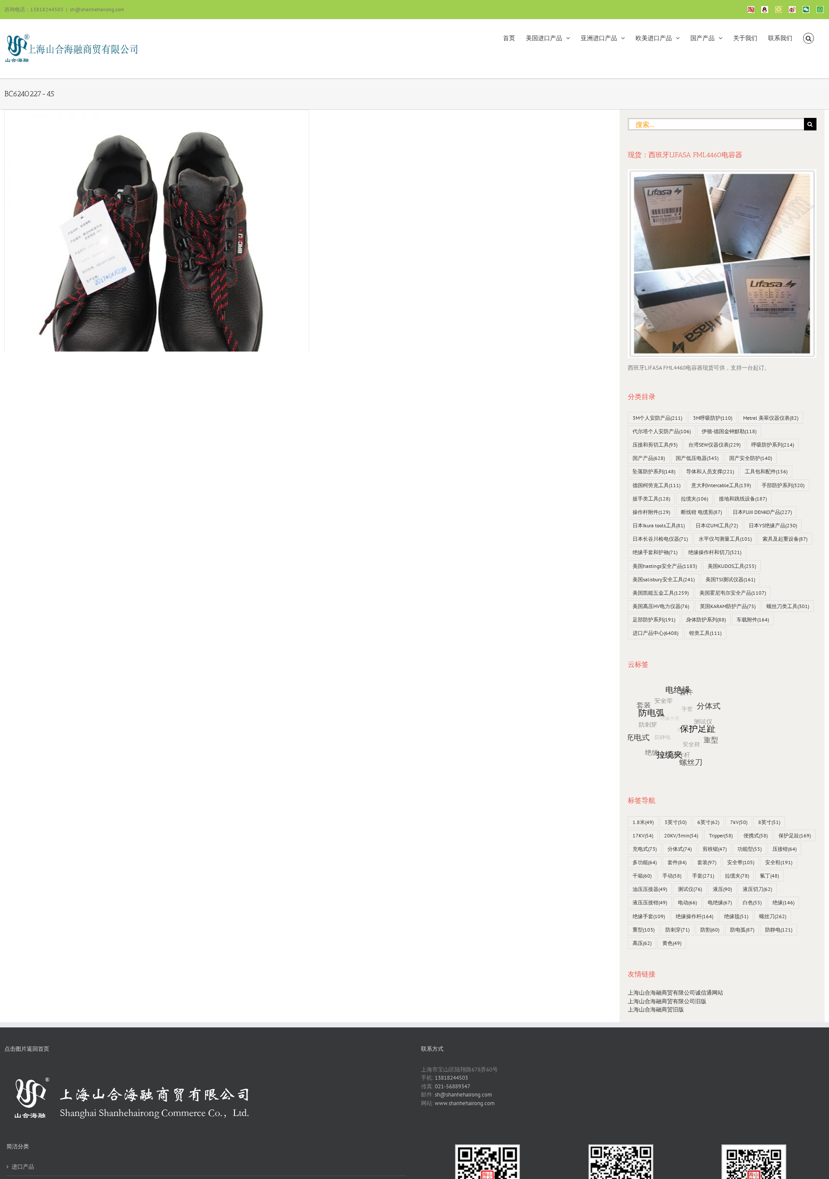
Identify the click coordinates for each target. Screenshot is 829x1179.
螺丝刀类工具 (787, 606)
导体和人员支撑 (710, 471)
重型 (644, 929)
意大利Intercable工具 (721, 485)
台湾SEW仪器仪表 (714, 444)
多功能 (645, 862)
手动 (671, 875)
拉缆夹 (694, 498)
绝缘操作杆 (694, 916)
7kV (738, 822)
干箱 (642, 875)
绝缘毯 (736, 916)
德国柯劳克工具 (656, 485)
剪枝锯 (714, 849)
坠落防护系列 (654, 471)
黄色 (671, 943)
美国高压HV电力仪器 (661, 606)
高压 (642, 943)
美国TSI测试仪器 (730, 579)
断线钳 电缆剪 (701, 512)
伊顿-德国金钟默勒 (729, 431)
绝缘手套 (649, 916)
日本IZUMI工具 (717, 525)
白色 (752, 902)
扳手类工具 (651, 498)
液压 (722, 889)
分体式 (680, 849)
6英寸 (708, 822)
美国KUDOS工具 (732, 566)
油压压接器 (650, 889)
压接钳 (784, 849)
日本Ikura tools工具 (659, 525)
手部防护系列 (783, 485)
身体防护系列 (706, 619)
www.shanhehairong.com (465, 1103)
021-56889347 (452, 1086)
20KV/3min (681, 835)
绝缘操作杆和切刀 (714, 552)
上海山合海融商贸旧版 (656, 1009)
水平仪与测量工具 (725, 539)
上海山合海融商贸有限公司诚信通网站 (675, 992)
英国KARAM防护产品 (728, 606)
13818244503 (451, 1077)
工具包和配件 (766, 471)
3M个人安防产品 (657, 418)
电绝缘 (720, 902)
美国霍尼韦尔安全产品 (732, 593)
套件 (677, 862)
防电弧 (742, 929)
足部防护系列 (654, 619)
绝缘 (783, 902)
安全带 (740, 862)
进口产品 (23, 1166)
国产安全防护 (750, 458)
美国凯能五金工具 (661, 593)
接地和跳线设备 (743, 498)
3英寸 (675, 822)
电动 (687, 902)
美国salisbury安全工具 (664, 579)
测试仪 (690, 889)
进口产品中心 (655, 633)
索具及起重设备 (785, 539)
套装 (706, 862)
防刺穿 (677, 929)
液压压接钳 (650, 902)
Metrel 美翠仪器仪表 (770, 418)
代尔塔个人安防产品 (662, 431)
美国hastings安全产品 (665, 566)
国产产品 (649, 458)
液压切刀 (757, 889)
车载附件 (753, 619)
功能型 (749, 849)
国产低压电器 (697, 458)
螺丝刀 (772, 916)
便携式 (756, 835)
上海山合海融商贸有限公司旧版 (667, 1001)
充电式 (645, 849)
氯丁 (769, 875)
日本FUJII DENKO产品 (762, 512)
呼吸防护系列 (772, 444)
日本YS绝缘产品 (773, 525)
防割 (709, 929)
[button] (808, 37)
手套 (703, 875)
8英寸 (769, 822)
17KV (643, 835)
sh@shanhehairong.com (97, 9)
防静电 (778, 929)
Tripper (721, 835)
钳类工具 (705, 633)
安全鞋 (778, 862)
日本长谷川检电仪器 (660, 539)
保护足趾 (794, 835)
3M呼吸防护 (712, 418)
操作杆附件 (651, 512)
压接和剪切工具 (655, 444)
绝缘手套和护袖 (655, 552)
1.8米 (643, 822)
